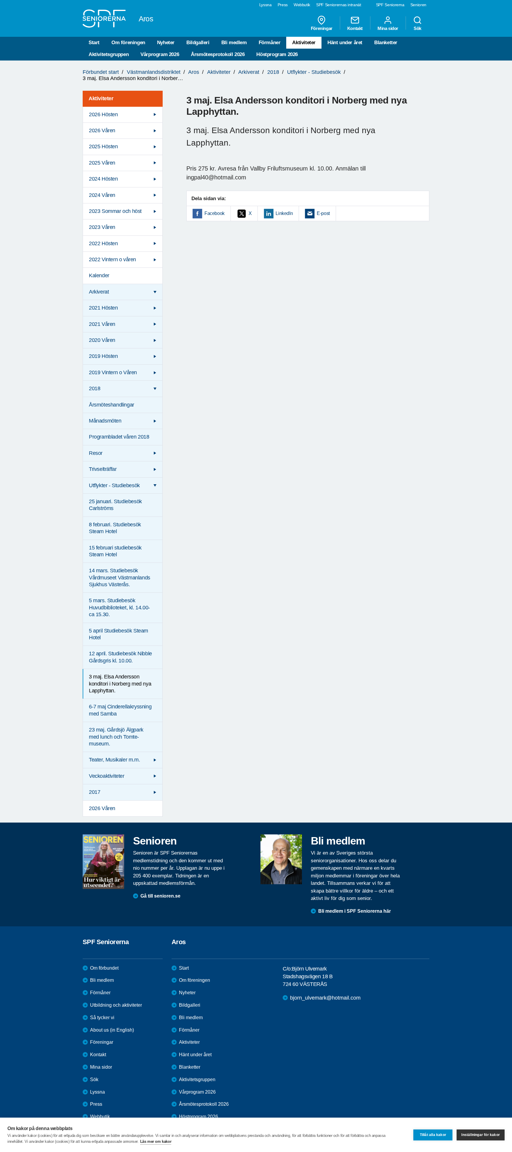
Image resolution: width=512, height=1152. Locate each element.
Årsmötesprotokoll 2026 (217, 54)
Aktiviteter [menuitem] (101, 98)
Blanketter (385, 42)
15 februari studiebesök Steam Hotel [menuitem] (115, 551)
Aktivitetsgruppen (109, 54)
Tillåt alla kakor (433, 1135)
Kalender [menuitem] (99, 275)
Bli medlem (234, 42)
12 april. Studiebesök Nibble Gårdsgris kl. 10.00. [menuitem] (120, 657)
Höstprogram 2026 (277, 54)
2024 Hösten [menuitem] (103, 179)
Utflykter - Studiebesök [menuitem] (114, 485)
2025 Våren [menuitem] (102, 163)
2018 (273, 72)
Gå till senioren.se (160, 895)
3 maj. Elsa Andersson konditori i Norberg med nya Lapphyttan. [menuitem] (120, 684)
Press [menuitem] (283, 4)
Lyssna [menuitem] (265, 4)
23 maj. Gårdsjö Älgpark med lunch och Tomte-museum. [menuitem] (116, 737)
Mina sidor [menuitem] (387, 28)
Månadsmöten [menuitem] (105, 421)
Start (94, 42)
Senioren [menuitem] (418, 4)
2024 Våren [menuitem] (102, 195)
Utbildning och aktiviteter (116, 1005)
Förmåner (270, 42)
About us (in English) (112, 1030)
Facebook (214, 213)
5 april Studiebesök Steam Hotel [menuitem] (118, 634)
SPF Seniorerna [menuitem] (390, 4)
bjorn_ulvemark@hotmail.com (325, 998)
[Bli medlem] (281, 859)
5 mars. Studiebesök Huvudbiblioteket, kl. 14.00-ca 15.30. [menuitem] (119, 607)
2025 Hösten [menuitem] (103, 146)
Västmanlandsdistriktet (153, 72)
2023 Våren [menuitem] (102, 227)
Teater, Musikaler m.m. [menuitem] (114, 760)
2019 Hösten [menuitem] (103, 356)
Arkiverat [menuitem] (99, 292)
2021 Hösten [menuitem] (103, 308)
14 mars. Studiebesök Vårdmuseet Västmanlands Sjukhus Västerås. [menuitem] (119, 577)
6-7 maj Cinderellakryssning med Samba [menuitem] (120, 710)
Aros (193, 72)
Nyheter (166, 42)
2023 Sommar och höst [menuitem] (115, 211)
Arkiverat (248, 72)
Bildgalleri (197, 42)
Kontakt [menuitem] (355, 28)
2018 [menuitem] (94, 388)
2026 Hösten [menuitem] (103, 114)
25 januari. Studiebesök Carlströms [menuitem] (115, 504)
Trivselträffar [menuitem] (102, 469)
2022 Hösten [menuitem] (103, 243)
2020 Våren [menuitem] (102, 340)
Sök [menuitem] (417, 28)
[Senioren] (103, 861)
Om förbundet (104, 968)
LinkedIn (284, 213)
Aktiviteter (304, 42)
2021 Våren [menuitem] (102, 324)
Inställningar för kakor (480, 1135)
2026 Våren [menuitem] (102, 130)
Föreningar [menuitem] (321, 28)
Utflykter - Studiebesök (314, 72)
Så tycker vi (102, 1017)
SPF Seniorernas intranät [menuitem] (338, 4)
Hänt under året (344, 42)
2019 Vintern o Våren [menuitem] (113, 372)
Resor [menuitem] (96, 453)
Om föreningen (128, 42)
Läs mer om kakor (156, 1141)
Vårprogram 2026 (159, 54)
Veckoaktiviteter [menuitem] (106, 776)
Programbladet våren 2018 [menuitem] (119, 437)
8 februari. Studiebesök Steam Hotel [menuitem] (115, 528)
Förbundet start (101, 72)
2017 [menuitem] (94, 792)
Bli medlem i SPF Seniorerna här (354, 911)
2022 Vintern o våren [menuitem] (112, 259)
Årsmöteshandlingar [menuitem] (111, 405)
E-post (323, 213)
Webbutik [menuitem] (302, 4)
